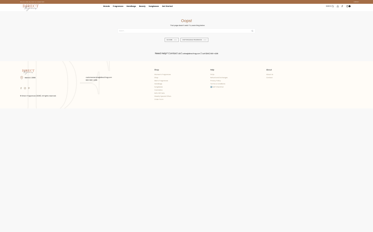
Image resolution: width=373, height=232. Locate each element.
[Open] (342, 6)
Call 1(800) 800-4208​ (210, 53)
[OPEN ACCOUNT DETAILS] (338, 6)
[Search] (252, 31)
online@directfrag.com (191, 53)
